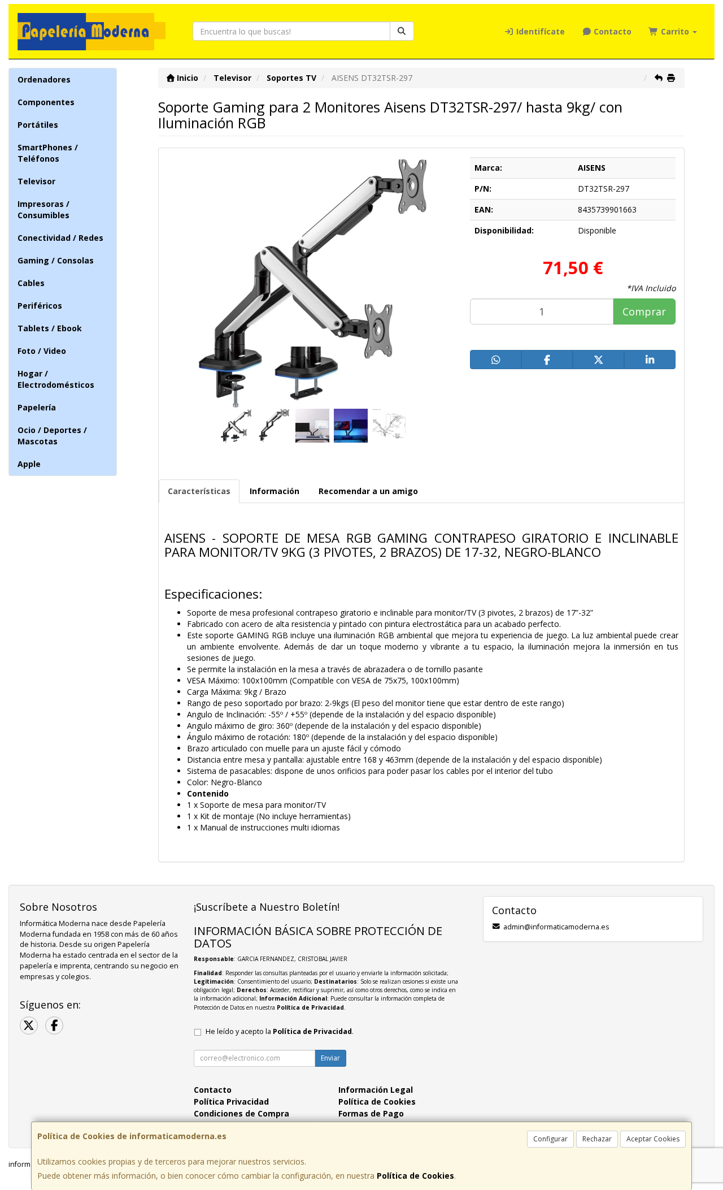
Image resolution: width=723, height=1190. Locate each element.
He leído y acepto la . (280, 1031)
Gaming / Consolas (56, 260)
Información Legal (375, 1089)
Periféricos (40, 305)
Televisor (36, 181)
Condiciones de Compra (241, 1113)
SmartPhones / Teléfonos (48, 153)
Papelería (37, 407)
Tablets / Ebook (50, 328)
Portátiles (38, 124)
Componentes (46, 102)
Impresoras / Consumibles (43, 209)
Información (274, 491)
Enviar (330, 1058)
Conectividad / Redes (60, 237)
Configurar (550, 1139)
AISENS (592, 167)
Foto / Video (42, 350)
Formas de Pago (371, 1113)
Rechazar (597, 1139)
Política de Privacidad (310, 1007)
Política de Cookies (415, 1175)
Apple (29, 463)
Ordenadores (44, 79)
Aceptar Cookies (653, 1139)
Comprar (644, 311)
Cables (31, 283)
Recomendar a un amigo (368, 491)
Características (199, 491)
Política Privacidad (231, 1101)
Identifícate (539, 31)
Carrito (675, 31)
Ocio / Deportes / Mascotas (52, 436)
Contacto (611, 31)
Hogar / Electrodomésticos (56, 379)
